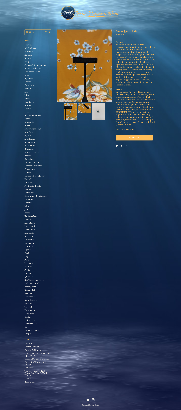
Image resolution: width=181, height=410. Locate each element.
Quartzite (29, 277)
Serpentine (30, 297)
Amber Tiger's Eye (33, 129)
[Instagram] (93, 399)
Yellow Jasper (30, 320)
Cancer (28, 82)
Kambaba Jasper (32, 216)
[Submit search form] (49, 45)
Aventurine (30, 139)
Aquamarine (30, 142)
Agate (27, 119)
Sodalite (28, 303)
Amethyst (29, 132)
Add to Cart (134, 138)
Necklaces (29, 58)
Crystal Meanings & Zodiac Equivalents (37, 354)
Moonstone (30, 243)
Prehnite (28, 267)
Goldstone (29, 193)
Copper (28, 334)
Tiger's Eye (29, 307)
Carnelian (29, 159)
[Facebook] (88, 399)
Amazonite (29, 122)
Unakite (28, 317)
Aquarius (29, 78)
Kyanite (28, 219)
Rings (27, 62)
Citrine (28, 172)
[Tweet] (117, 146)
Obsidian (29, 246)
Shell (27, 327)
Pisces (27, 99)
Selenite (28, 293)
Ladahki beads (31, 324)
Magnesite (29, 236)
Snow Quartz (31, 300)
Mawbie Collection (33, 68)
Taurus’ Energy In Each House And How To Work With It (36, 373)
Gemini (28, 88)
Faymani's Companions (35, 65)
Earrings (28, 55)
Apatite (28, 135)
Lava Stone (30, 230)
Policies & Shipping (33, 350)
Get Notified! (30, 368)
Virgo (27, 112)
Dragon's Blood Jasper (35, 176)
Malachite (29, 240)
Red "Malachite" (32, 283)
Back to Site (30, 382)
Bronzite (28, 156)
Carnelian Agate (32, 162)
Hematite (29, 199)
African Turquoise (33, 115)
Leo (26, 92)
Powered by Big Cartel (90, 405)
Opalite (28, 250)
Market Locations (32, 347)
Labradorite (30, 223)
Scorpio (28, 105)
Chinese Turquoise (33, 166)
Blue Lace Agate (32, 152)
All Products (30, 48)
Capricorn (29, 85)
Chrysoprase (30, 169)
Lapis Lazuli (30, 226)
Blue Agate (29, 149)
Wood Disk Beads (32, 330)
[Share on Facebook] (122, 146)
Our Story (29, 343)
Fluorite (28, 183)
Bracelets (29, 52)
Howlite (28, 203)
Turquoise (29, 314)
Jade (26, 209)
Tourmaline (30, 310)
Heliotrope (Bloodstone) (36, 196)
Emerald (28, 179)
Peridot (28, 260)
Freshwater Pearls (33, 186)
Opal (27, 253)
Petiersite (29, 263)
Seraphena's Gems (33, 72)
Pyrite (27, 270)
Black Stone (30, 146)
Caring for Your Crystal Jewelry (35, 363)
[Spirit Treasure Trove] (90, 12)
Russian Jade (30, 290)
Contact (28, 379)
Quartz (28, 273)
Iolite (27, 206)
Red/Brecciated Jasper (34, 280)
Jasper (27, 213)
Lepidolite (29, 233)
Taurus (28, 109)
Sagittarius (29, 102)
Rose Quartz (30, 287)
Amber (28, 125)
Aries (27, 75)
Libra (27, 95)
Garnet (28, 189)
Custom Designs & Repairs (37, 359)
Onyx (27, 256)
